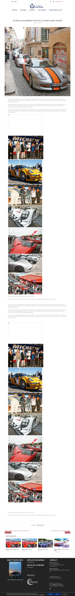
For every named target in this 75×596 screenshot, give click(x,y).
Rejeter (57, 594)
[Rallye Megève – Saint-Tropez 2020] (61, 543)
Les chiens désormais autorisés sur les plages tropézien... (28, 1)
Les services (32, 10)
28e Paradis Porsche (43, 549)
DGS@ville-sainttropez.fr (57, 584)
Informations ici (31, 562)
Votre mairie (23, 10)
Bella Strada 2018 (26, 549)
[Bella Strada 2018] (29, 543)
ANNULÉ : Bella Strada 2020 (12, 549)
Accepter (50, 594)
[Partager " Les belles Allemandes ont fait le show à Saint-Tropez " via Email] (40, 525)
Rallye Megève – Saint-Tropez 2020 (61, 550)
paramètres (42, 594)
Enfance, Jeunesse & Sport (55, 10)
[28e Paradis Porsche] (45, 543)
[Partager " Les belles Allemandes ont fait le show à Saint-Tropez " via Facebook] (38, 525)
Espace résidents (42, 10)
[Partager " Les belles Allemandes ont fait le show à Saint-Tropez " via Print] (42, 525)
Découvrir (14, 10)
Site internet (30, 567)
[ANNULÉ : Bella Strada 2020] (13, 543)
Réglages (64, 594)
